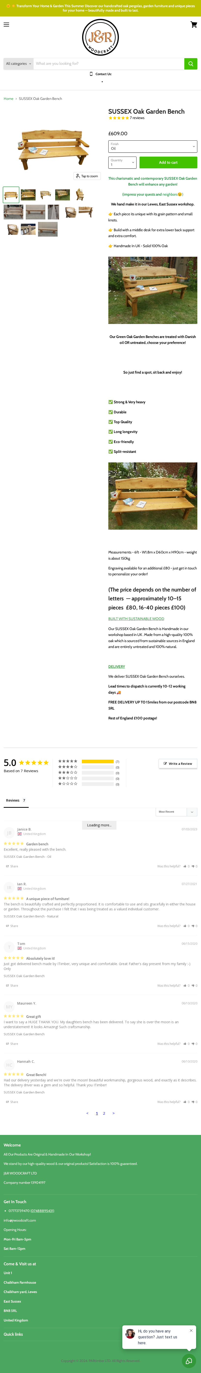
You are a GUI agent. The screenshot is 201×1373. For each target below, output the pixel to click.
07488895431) (42, 1211)
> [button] (114, 1113)
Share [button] (14, 866)
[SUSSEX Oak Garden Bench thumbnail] (11, 195)
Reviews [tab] (12, 800)
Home (8, 99)
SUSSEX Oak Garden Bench (24, 856)
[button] (186, 866)
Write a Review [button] (180, 763)
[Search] (190, 63)
